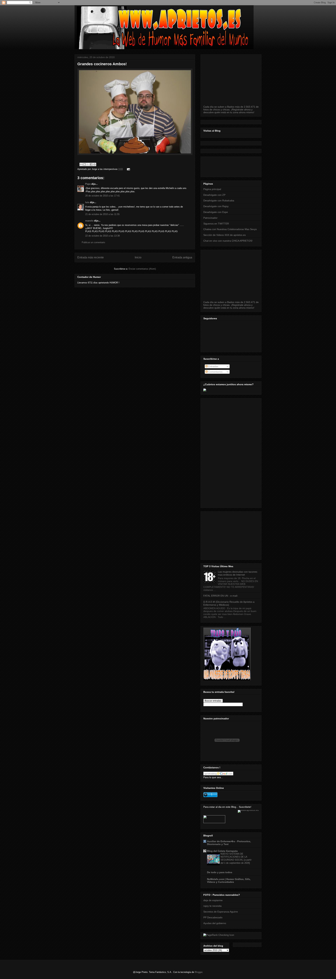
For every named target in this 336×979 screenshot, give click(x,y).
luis (87, 202)
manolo (89, 220)
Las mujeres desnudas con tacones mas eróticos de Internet (237, 573)
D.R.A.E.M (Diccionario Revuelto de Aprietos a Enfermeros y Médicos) (228, 603)
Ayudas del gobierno (214, 923)
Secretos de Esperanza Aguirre (220, 911)
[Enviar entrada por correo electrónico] (128, 169)
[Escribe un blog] (84, 164)
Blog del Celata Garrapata (222, 851)
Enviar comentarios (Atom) (142, 268)
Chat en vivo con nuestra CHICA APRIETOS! (228, 240)
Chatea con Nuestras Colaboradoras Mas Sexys (230, 229)
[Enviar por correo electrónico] (81, 164)
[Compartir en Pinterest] (94, 164)
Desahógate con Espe (215, 212)
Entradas (213, 366)
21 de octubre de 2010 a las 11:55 (102, 214)
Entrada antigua (182, 257)
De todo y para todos (219, 872)
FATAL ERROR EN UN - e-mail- (220, 595)
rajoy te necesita (212, 905)
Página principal (212, 189)
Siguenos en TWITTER (216, 223)
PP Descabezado (212, 917)
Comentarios (215, 371)
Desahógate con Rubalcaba (218, 200)
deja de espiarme (213, 900)
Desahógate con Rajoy (216, 206)
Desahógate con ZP (214, 194)
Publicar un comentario (93, 242)
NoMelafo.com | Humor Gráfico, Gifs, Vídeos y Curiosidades (229, 880)
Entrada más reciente (90, 257)
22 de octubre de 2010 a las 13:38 (102, 235)
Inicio (138, 257)
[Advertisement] (267, 166)
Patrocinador (210, 217)
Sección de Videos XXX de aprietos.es (224, 235)
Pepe (88, 184)
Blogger (198, 972)
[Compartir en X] (88, 164)
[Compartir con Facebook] (91, 164)
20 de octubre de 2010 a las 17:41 (102, 195)
